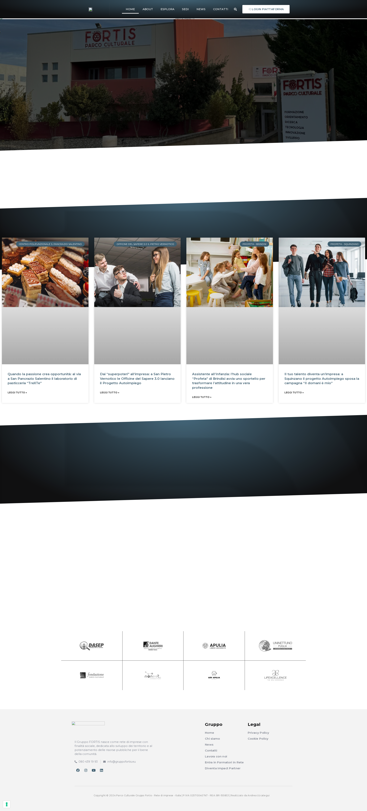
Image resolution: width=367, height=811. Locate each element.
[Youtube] (93, 770)
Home (130, 9)
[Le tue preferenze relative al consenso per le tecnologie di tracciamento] (6, 804)
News (200, 9)
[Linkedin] (101, 770)
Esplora (167, 9)
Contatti (220, 9)
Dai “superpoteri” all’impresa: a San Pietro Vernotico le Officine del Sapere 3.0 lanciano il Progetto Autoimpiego (137, 378)
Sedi (185, 9)
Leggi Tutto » (17, 392)
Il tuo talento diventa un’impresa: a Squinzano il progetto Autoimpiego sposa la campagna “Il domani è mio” (321, 378)
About (148, 9)
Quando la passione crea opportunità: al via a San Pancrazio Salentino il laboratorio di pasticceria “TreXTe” (44, 378)
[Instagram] (85, 770)
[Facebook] (78, 770)
